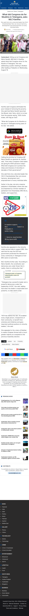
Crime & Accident (6, 550)
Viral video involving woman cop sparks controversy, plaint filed (10, 408)
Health (4, 568)
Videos (4, 532)
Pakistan (4, 518)
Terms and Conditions (12, 608)
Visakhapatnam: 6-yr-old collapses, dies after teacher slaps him (10, 401)
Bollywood (5, 557)
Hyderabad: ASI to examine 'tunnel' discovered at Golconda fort (10, 422)
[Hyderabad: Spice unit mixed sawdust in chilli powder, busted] (25, 429)
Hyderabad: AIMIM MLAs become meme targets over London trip (10, 436)
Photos (4, 530)
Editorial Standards (14, 603)
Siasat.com (10, 11)
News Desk (8, 29)
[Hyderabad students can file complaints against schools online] (25, 457)
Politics (4, 514)
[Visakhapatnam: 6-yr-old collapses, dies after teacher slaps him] (25, 401)
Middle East (20, 7)
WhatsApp (16, 358)
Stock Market (5, 593)
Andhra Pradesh (6, 579)
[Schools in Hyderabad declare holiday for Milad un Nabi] (25, 450)
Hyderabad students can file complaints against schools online (10, 457)
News (15, 11)
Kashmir (4, 521)
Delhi (3, 511)
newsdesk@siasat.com (14, 473)
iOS (4, 363)
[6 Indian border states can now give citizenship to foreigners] (25, 443)
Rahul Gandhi (15, 344)
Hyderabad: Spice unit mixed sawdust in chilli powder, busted (11, 429)
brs (15, 341)
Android (25, 361)
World (3, 516)
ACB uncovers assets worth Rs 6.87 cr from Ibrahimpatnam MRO (11, 415)
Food (3, 570)
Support (15, 606)
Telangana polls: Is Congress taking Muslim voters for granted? (13, 275)
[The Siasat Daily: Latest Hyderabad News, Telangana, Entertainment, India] (14, 3)
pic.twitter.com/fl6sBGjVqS (14, 233)
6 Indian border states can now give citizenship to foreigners (10, 443)
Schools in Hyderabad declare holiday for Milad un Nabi (11, 450)
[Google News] (8, 349)
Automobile (5, 595)
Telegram (23, 358)
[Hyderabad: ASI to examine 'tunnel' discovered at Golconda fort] (25, 422)
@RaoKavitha (12, 227)
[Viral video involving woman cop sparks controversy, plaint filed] (25, 408)
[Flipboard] (20, 349)
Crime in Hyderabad (7, 548)
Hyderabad (3, 7)
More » (14, 386)
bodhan (10, 341)
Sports (4, 561)
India (15, 7)
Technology (5, 541)
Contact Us (23, 603)
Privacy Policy (22, 606)
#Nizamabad (17, 229)
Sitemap (21, 608)
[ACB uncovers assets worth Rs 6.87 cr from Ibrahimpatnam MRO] (25, 415)
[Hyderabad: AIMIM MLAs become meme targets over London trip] (25, 436)
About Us (5, 603)
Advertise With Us (7, 606)
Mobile (4, 539)
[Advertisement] (14, 88)
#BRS (20, 224)
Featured (4, 507)
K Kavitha (20, 341)
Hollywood (5, 559)
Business (4, 590)
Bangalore (5, 584)
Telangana (10, 7)
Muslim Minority (6, 344)
